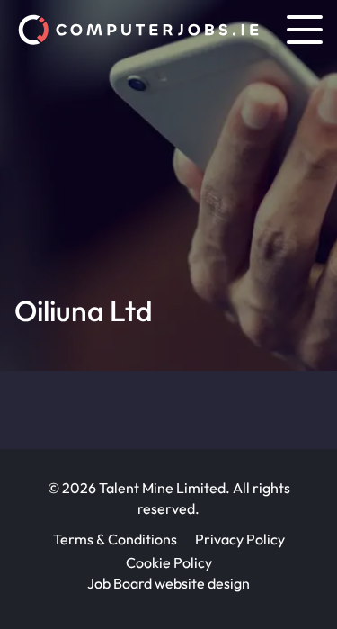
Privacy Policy (240, 539)
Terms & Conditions (115, 539)
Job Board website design (168, 583)
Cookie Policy (169, 562)
